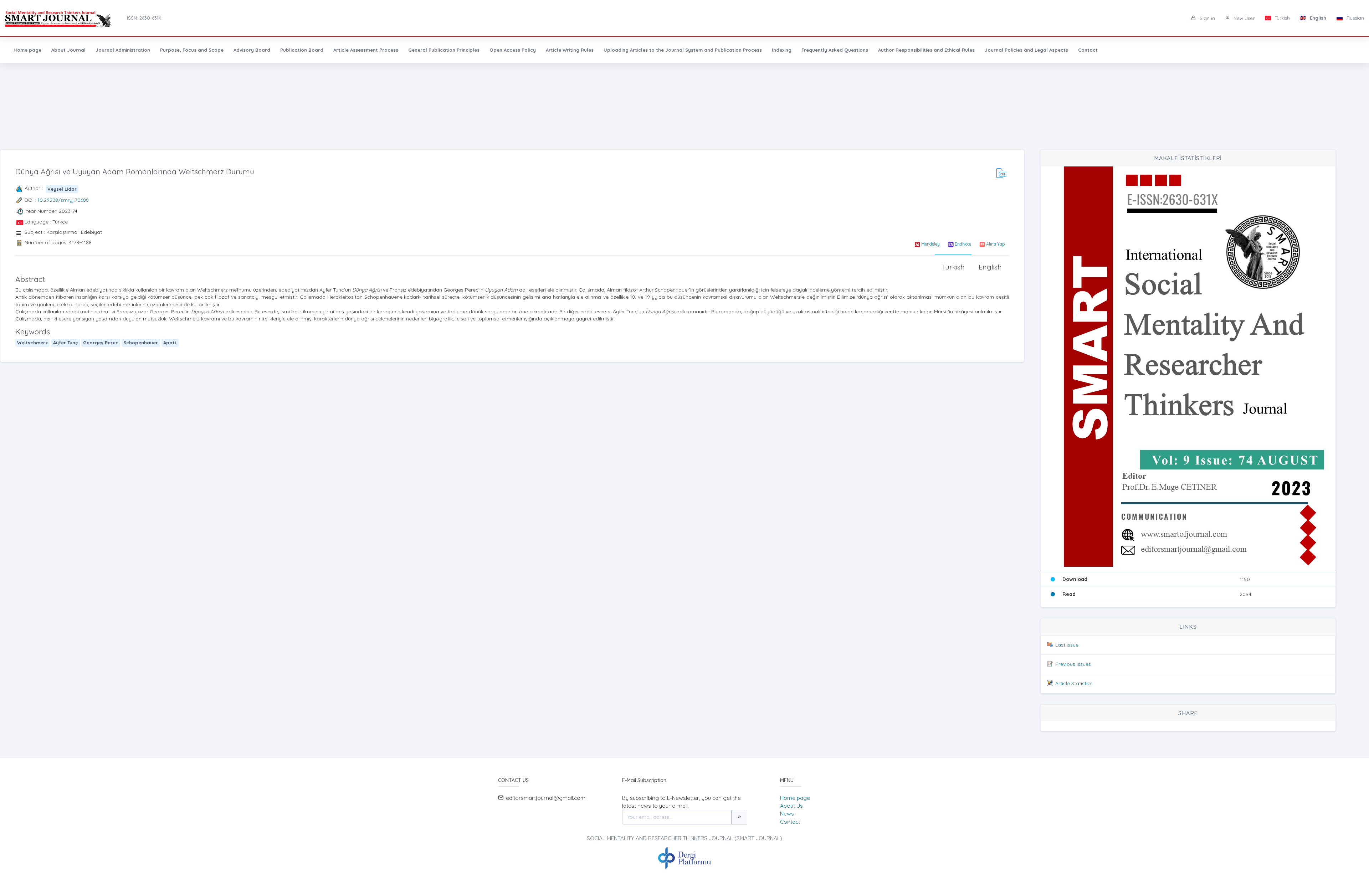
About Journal (68, 50)
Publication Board (301, 50)
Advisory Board (252, 50)
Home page (27, 50)
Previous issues (1073, 664)
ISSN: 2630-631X (144, 18)
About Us (791, 805)
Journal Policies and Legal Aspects (1026, 50)
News (787, 813)
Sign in (1206, 18)
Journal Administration (123, 50)
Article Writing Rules (570, 50)
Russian (1354, 18)
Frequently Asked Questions (834, 50)
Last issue (1066, 645)
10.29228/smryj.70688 (63, 200)
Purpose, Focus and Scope (192, 50)
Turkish (1281, 18)
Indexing (781, 50)
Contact (1088, 50)
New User (1243, 18)
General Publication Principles (444, 50)
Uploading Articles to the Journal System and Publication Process (683, 50)
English (1317, 18)
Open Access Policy (512, 50)
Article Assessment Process (365, 50)
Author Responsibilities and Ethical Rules (926, 50)
